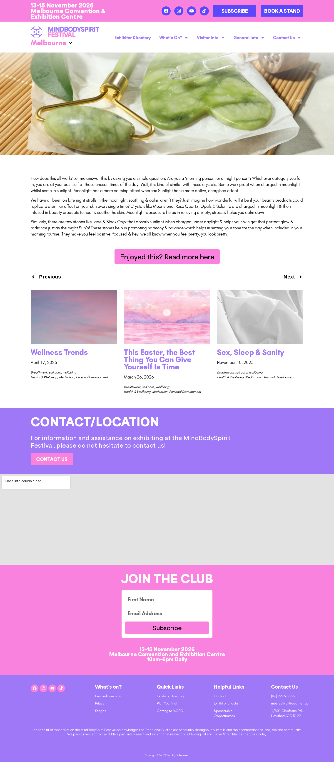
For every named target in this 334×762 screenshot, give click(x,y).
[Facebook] (166, 10)
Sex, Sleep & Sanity (250, 352)
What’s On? (170, 37)
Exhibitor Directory (133, 37)
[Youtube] (191, 10)
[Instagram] (178, 10)
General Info (246, 37)
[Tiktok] (204, 10)
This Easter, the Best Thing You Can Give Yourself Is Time (159, 359)
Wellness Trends (59, 352)
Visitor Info (208, 37)
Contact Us (284, 37)
